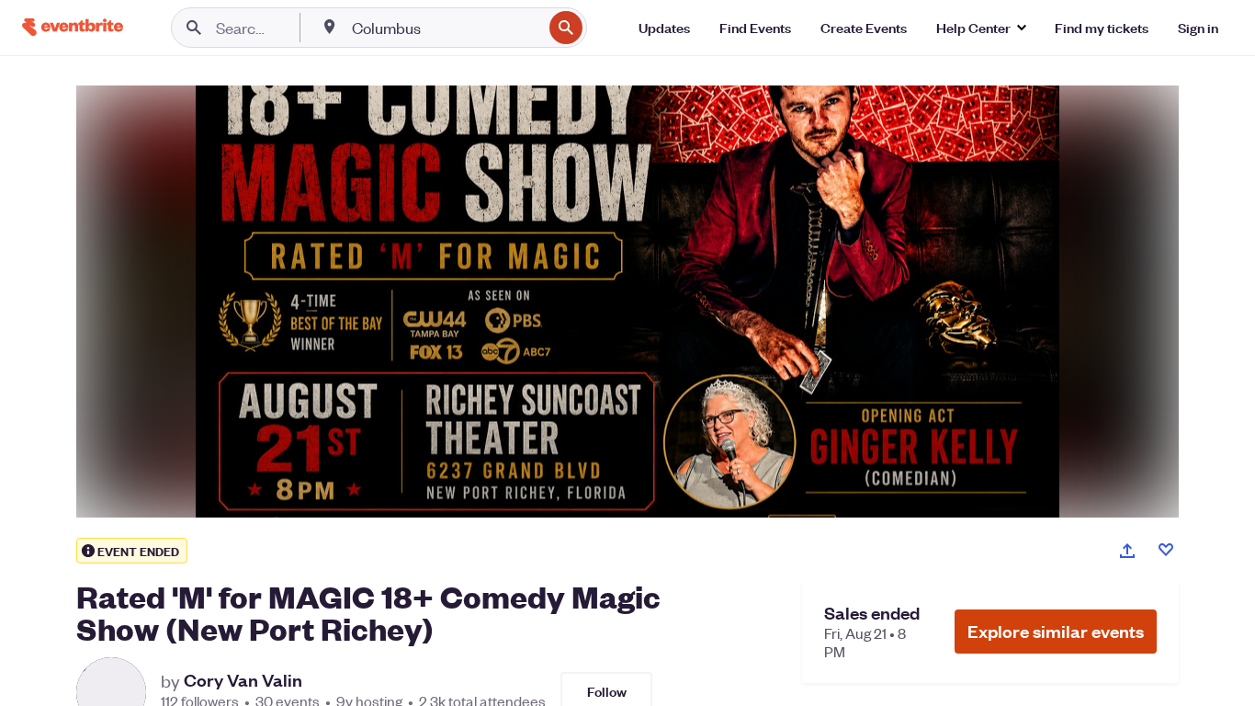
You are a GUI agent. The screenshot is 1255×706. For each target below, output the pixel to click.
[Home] (72, 27)
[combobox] (445, 27)
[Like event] (1166, 550)
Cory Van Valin (243, 680)
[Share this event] (1127, 550)
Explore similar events (1055, 631)
